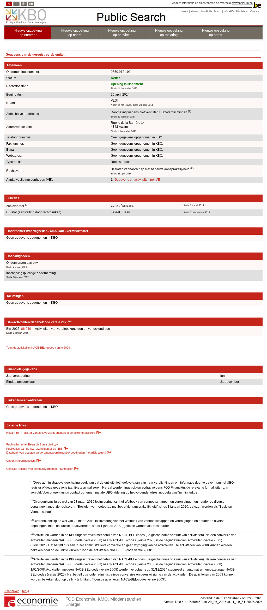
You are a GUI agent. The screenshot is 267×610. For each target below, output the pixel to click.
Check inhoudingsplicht (20, 460)
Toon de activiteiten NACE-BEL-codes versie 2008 (38, 347)
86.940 (26, 329)
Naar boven (11, 591)
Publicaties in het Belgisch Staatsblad (29, 444)
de (24, 4)
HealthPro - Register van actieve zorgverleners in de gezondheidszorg (50, 432)
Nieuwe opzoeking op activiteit (122, 32)
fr (16, 4)
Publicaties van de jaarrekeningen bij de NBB (34, 448)
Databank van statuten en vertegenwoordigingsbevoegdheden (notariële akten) (56, 452)
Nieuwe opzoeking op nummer (28, 32)
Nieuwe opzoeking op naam (75, 32)
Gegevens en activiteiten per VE (137, 179)
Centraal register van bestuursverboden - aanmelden (39, 468)
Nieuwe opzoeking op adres (215, 32)
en (31, 4)
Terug (25, 591)
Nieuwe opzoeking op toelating (169, 32)
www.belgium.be (242, 2)
